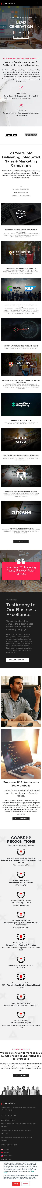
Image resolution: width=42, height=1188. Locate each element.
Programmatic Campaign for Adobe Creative (21, 491)
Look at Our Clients (17, 660)
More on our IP (21, 819)
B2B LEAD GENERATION (21, 189)
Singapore (7, 1149)
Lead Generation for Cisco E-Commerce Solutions (21, 455)
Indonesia (7, 1152)
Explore (21, 32)
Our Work (21, 37)
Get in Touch (21, 1075)
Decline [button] (25, 1183)
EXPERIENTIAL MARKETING (21, 196)
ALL (21, 186)
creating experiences (13, 79)
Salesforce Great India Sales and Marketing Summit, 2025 (18, 1123)
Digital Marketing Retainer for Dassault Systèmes (16, 1130)
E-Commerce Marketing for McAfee (21, 528)
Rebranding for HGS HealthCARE (21, 420)
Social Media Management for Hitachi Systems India (16, 1137)
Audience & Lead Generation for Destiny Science (21, 345)
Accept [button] (16, 1183)
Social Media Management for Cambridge (21, 268)
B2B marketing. (21, 81)
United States (8, 1156)
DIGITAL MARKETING (21, 192)
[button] (3, 27)
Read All (21, 541)
